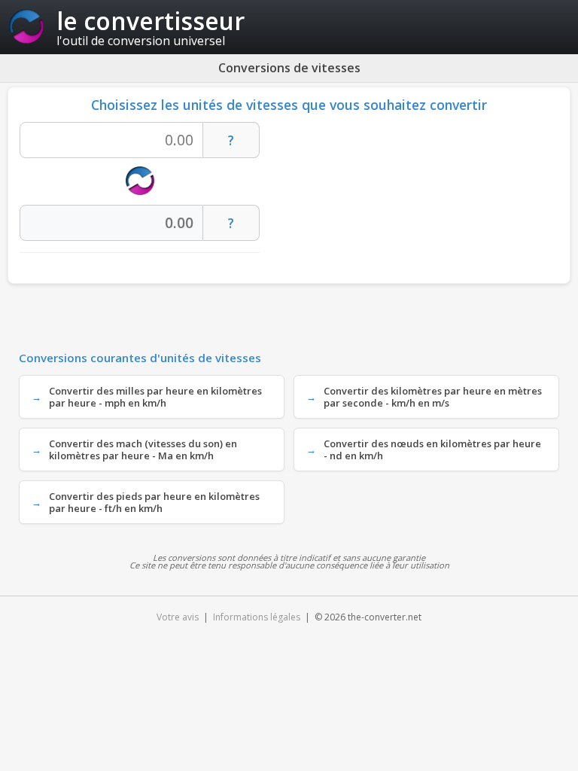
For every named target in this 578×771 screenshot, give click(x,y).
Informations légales (256, 617)
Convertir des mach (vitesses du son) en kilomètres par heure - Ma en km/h (143, 449)
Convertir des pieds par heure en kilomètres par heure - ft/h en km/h (154, 502)
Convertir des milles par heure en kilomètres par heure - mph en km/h (155, 397)
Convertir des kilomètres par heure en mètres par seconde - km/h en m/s (433, 397)
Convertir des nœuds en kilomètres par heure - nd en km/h (432, 449)
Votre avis (178, 617)
